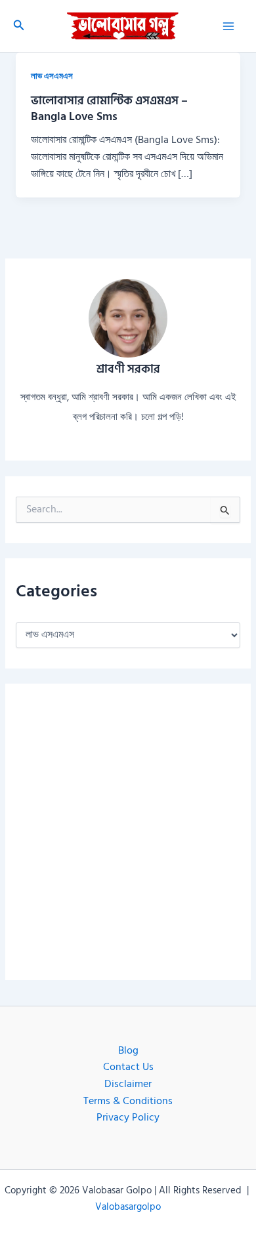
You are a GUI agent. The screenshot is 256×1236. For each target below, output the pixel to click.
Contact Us (128, 1067)
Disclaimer (128, 1084)
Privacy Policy (128, 1117)
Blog (128, 1051)
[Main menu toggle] (229, 26)
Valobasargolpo (128, 1207)
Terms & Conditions (128, 1101)
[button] (19, 26)
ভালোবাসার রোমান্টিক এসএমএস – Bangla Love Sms (109, 108)
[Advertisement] (128, 832)
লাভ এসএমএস (52, 76)
